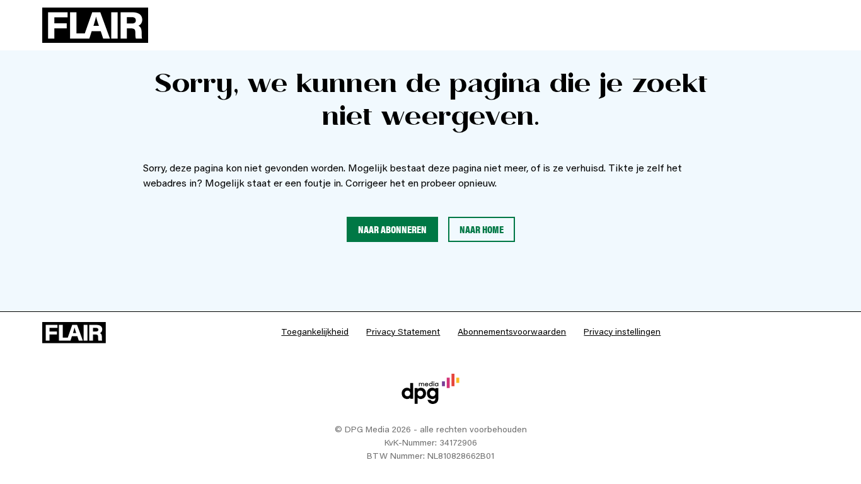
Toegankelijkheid (315, 332)
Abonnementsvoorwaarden (512, 332)
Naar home (481, 229)
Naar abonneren (392, 229)
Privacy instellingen (622, 332)
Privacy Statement (403, 332)
